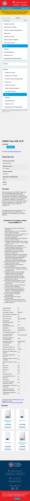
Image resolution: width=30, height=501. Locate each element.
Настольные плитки (9, 43)
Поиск (18, 17)
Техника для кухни (9, 36)
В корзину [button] (7, 427)
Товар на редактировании (11, 39)
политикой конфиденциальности (15, 494)
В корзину (11, 147)
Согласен (17, 498)
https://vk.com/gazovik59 (16, 402)
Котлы (5, 46)
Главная (4, 110)
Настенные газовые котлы (16, 110)
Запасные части (8, 55)
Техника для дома (9, 24)
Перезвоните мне (15, 481)
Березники (16, 5)
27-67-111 (8, 8)
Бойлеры (6, 49)
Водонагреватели (9, 52)
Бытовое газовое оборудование (13, 30)
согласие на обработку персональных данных (13, 495)
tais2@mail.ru (16, 486)
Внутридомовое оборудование (12, 58)
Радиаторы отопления (10, 27)
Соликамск (24, 5)
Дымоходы (7, 33)
